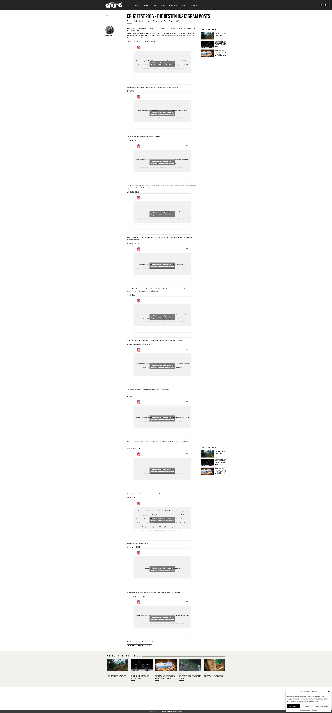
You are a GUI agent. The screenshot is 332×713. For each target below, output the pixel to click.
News (155, 5)
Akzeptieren (293, 706)
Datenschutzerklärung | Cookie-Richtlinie (172, 711)
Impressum (314, 710)
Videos (163, 5)
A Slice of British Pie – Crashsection (214, 35)
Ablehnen (307, 706)
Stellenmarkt (193, 5)
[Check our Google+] (329, 5)
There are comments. (140, 646)
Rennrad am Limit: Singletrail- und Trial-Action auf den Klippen (214, 53)
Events (183, 5)
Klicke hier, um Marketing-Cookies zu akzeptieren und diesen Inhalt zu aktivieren (162, 63)
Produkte (146, 5)
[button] (328, 691)
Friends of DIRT (173, 5)
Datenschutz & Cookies (305, 710)
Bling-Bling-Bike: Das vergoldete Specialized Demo (214, 44)
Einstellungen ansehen (322, 706)
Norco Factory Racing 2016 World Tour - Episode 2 (190, 670)
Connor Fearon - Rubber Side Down (214, 669)
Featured (137, 5)
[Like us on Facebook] (325, 5)
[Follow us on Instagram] (321, 5)
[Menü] (125, 5)
